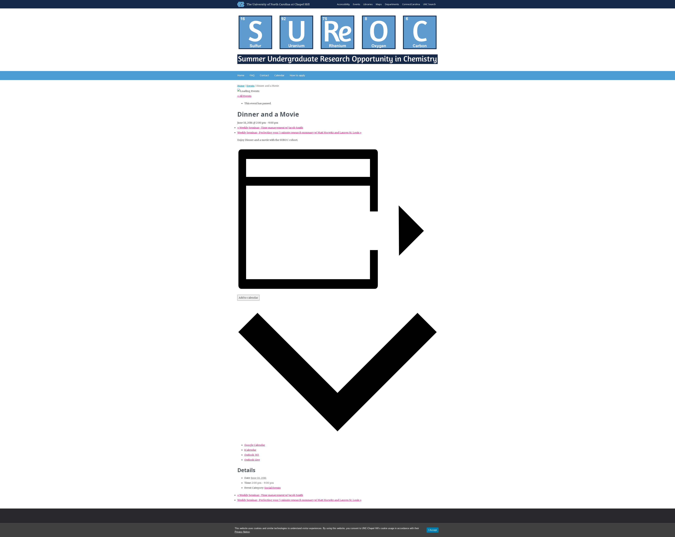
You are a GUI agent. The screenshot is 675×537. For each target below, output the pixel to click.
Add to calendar (248, 297)
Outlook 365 (251, 454)
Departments (392, 4)
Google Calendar (254, 445)
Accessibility (343, 4)
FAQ (252, 75)
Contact (264, 75)
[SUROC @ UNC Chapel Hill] (337, 39)
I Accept (432, 530)
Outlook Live (252, 459)
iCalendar (250, 450)
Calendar (279, 75)
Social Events (272, 487)
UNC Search (429, 4)
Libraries (368, 4)
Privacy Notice (242, 531)
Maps (379, 4)
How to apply (297, 75)
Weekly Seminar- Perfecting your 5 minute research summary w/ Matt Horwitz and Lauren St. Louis (299, 132)
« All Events (244, 96)
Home (240, 75)
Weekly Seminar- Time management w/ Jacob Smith (270, 127)
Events (356, 4)
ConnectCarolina (411, 4)
